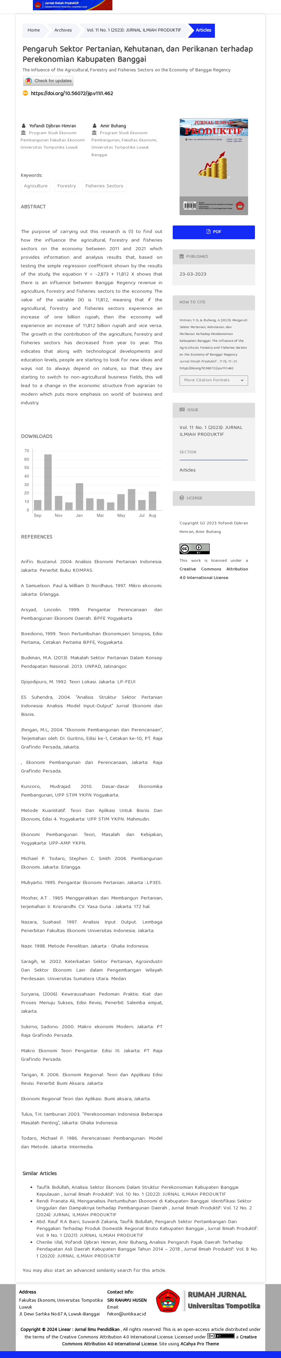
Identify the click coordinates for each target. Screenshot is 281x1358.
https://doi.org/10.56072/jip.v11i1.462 (72, 94)
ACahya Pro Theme (199, 1344)
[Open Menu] (22, 7)
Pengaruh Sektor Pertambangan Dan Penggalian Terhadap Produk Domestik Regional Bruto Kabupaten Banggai (136, 1225)
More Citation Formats (207, 380)
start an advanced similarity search (93, 1270)
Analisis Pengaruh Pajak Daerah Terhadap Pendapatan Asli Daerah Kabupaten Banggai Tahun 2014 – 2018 (139, 1246)
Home (34, 30)
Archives (63, 30)
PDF (216, 232)
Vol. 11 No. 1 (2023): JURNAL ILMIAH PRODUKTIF (134, 30)
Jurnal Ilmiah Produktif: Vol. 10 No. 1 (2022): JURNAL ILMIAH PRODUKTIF (145, 1194)
